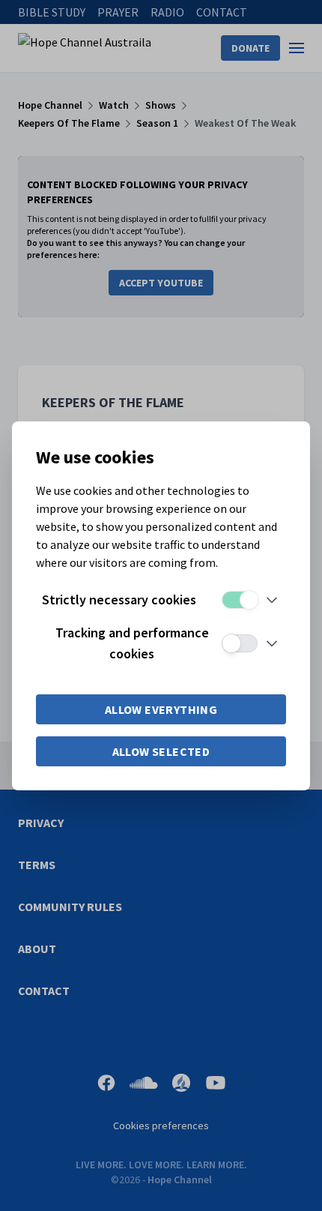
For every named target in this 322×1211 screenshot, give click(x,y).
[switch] (240, 600)
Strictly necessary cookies (119, 599)
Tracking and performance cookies (132, 643)
